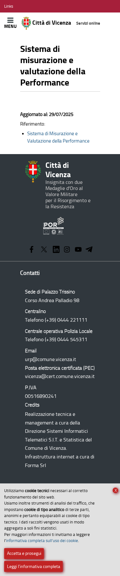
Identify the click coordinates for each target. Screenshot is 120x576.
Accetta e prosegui (24, 553)
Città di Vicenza (65, 22)
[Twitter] (44, 250)
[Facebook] (32, 250)
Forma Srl (35, 465)
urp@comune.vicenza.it (50, 359)
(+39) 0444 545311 (66, 339)
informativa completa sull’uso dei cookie (42, 540)
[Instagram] (67, 250)
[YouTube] (78, 250)
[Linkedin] (56, 250)
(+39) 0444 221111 (66, 320)
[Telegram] (88, 250)
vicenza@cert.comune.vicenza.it (60, 376)
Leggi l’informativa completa (33, 566)
